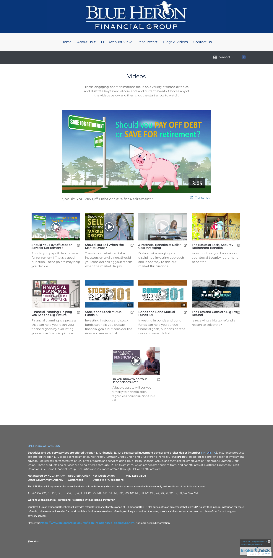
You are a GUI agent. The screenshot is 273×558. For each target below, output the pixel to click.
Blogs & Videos (175, 42)
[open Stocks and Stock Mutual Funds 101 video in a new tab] (132, 312)
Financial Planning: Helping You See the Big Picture (52, 313)
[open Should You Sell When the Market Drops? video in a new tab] (132, 245)
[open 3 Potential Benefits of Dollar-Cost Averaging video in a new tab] (185, 245)
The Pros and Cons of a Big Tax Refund (214, 313)
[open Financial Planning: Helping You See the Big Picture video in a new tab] (78, 312)
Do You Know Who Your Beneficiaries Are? (129, 381)
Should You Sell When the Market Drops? (104, 246)
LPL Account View (116, 42)
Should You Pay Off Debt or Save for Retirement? (52, 246)
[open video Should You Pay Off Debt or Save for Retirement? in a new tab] (191, 197)
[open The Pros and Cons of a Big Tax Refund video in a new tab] (238, 312)
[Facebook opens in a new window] (244, 58)
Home (66, 42)
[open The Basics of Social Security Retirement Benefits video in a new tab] (238, 245)
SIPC (213, 452)
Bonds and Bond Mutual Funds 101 (156, 313)
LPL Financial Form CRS (44, 446)
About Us (85, 42)
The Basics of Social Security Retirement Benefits (212, 246)
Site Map (34, 541)
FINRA (205, 452)
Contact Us (202, 42)
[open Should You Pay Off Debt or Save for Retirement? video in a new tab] (78, 245)
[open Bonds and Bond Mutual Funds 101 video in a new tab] (185, 312)
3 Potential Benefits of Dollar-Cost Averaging (160, 246)
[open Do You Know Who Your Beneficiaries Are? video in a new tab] (158, 379)
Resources (146, 42)
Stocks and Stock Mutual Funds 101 (103, 313)
